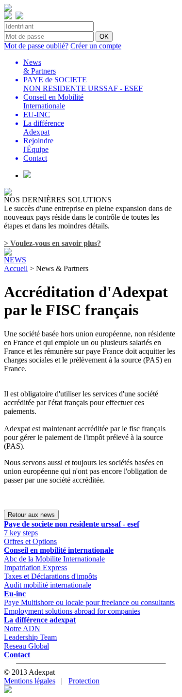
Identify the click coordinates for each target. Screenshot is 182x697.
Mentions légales (29, 681)
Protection (83, 681)
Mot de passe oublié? (36, 46)
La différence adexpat (40, 620)
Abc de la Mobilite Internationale (54, 559)
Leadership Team (30, 637)
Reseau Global (26, 646)
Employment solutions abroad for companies (72, 611)
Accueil (16, 268)
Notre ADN (22, 628)
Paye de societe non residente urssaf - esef (71, 524)
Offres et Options (30, 541)
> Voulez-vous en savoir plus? (52, 243)
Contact (17, 655)
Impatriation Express (35, 567)
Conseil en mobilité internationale (59, 550)
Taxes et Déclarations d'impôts (50, 576)
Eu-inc (15, 594)
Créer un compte (95, 46)
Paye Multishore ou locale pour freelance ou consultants (89, 602)
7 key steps (21, 533)
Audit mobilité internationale (47, 585)
